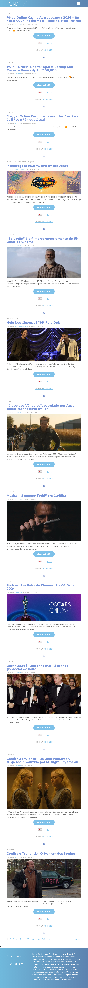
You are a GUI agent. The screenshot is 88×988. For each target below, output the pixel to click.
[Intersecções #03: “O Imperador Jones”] (44, 182)
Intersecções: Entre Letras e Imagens (20, 162)
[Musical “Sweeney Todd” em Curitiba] (44, 520)
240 (43, 939)
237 (27, 939)
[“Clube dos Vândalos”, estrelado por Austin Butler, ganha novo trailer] (44, 432)
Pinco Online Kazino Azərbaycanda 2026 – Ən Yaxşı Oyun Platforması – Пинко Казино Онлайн (44, 19)
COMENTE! (44, 50)
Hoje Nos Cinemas (13, 318)
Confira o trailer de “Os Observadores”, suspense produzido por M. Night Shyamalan (42, 760)
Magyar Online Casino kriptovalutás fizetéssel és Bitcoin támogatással (43, 118)
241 (49, 939)
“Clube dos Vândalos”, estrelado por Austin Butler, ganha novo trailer (42, 407)
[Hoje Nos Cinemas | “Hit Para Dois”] (44, 344)
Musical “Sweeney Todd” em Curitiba (36, 495)
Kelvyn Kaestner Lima (21, 326)
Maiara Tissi (18, 592)
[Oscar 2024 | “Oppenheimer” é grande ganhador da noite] (44, 694)
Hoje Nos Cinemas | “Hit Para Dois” (34, 322)
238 (32, 939)
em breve (10, 755)
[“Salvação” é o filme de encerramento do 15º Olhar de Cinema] (44, 262)
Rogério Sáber (19, 169)
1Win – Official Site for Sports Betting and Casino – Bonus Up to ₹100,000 (40, 68)
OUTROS (10, 13)
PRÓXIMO (77, 939)
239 (38, 939)
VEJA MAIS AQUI (44, 36)
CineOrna (18, 24)
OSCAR (9, 581)
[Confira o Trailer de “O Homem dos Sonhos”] (44, 878)
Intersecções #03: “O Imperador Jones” (38, 166)
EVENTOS (10, 234)
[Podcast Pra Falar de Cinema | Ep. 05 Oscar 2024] (44, 607)
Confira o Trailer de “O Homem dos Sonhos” (42, 853)
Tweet (49, 43)
